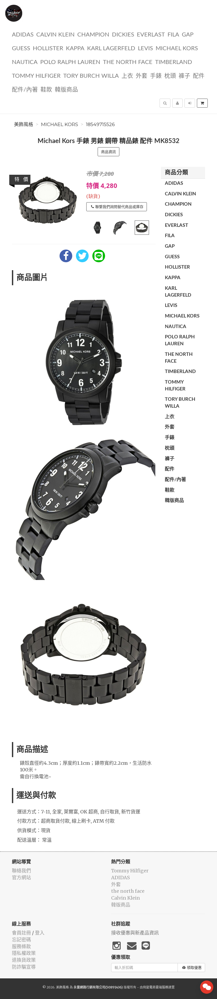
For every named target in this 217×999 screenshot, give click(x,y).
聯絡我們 (21, 871)
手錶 (156, 76)
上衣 (127, 76)
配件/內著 (25, 90)
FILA (173, 35)
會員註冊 (21, 933)
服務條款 (21, 946)
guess (21, 48)
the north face (127, 62)
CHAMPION (93, 35)
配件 (199, 76)
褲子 (184, 76)
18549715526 (100, 124)
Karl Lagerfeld (111, 48)
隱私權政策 (24, 953)
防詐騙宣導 (24, 967)
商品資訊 (108, 151)
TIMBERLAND (173, 62)
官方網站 (21, 877)
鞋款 (46, 90)
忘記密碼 (21, 940)
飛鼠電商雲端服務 (155, 987)
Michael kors (177, 48)
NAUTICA (25, 62)
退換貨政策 (24, 960)
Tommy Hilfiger (36, 76)
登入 (39, 933)
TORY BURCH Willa (91, 76)
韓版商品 (66, 90)
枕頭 (170, 76)
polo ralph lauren (70, 62)
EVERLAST (151, 35)
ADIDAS (23, 35)
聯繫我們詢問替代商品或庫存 (119, 206)
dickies (123, 35)
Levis (145, 48)
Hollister (48, 48)
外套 (141, 76)
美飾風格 (23, 124)
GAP (187, 35)
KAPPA (75, 48)
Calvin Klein (55, 35)
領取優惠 (194, 967)
